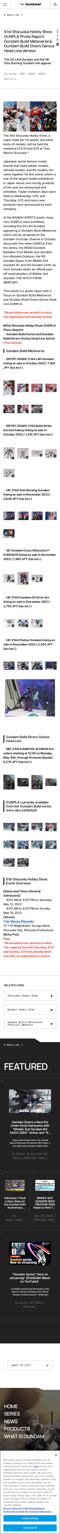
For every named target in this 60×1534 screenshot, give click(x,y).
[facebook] (57, 44)
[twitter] (57, 39)
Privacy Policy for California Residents (23, 1508)
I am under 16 (30, 1527)
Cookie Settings (30, 1518)
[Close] (56, 1455)
